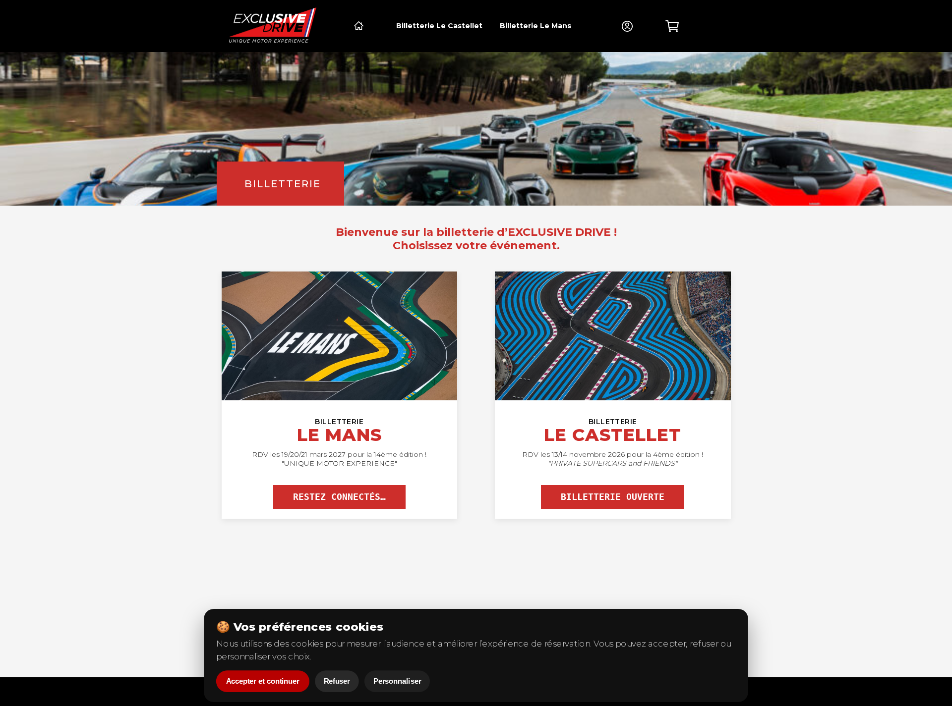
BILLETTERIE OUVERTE (612, 497)
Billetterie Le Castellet (439, 25)
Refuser (337, 681)
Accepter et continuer (262, 681)
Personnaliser (397, 681)
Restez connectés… (339, 497)
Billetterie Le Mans (535, 25)
